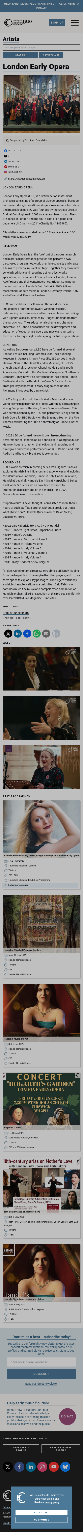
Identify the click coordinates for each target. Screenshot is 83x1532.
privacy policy (52, 1502)
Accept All (41, 1512)
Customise (41, 1520)
